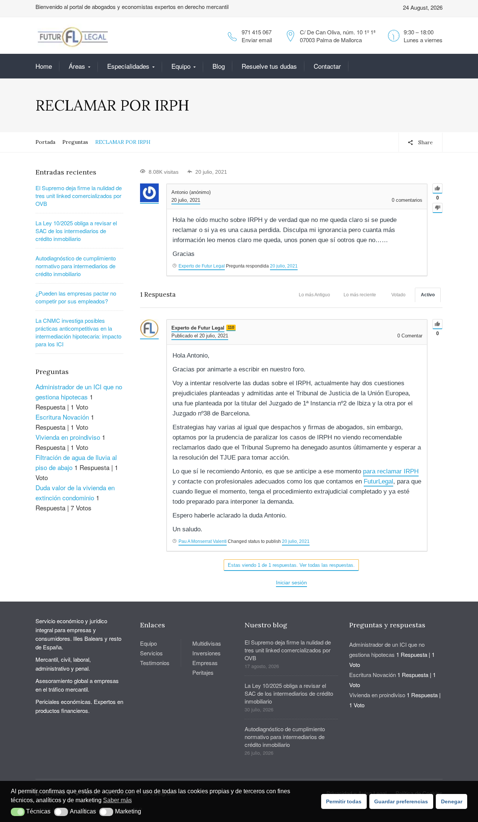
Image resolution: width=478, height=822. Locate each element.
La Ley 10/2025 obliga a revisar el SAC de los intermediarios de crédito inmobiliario (76, 230)
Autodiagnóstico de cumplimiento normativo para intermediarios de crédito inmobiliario (75, 266)
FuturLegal (378, 481)
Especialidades (128, 66)
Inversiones (206, 653)
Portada (45, 142)
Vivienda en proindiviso (67, 437)
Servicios (151, 653)
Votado (398, 294)
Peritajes (203, 672)
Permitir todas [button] (343, 801)
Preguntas (75, 142)
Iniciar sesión (291, 582)
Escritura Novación (62, 416)
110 (231, 327)
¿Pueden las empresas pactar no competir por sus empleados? (75, 297)
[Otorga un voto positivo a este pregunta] (437, 188)
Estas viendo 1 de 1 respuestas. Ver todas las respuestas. (291, 565)
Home (43, 66)
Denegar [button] (451, 801)
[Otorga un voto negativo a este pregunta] (437, 208)
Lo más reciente (360, 294)
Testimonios (155, 663)
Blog (218, 66)
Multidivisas (206, 643)
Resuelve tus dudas (269, 66)
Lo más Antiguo (314, 294)
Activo (428, 294)
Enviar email (257, 40)
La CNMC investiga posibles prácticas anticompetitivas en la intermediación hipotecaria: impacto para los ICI (78, 332)
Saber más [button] (117, 800)
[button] (18, 812)
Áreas (77, 66)
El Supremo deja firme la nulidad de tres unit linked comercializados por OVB (78, 195)
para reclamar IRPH (391, 471)
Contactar (327, 66)
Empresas (205, 663)
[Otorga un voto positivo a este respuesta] (437, 324)
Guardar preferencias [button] (401, 801)
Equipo (180, 66)
